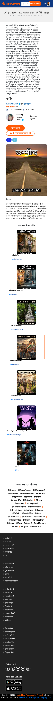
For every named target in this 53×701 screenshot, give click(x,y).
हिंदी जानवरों (28, 523)
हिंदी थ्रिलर (26, 520)
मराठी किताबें (8, 599)
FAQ (6, 555)
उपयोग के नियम (9, 549)
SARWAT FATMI (12, 104)
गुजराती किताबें (9, 596)
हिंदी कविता (37, 497)
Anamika (14, 294)
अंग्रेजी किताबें (9, 589)
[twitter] (18, 669)
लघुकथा (32, 119)
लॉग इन (46, 3)
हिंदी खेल (19, 523)
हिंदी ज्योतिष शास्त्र (40, 523)
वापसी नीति (8, 552)
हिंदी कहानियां (9, 628)
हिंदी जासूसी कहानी (32, 503)
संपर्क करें (8, 542)
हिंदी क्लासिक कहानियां (27, 494)
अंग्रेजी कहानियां (10, 639)
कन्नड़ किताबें (9, 617)
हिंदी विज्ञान (15, 527)
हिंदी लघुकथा (27, 104)
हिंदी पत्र (38, 513)
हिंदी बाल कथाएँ (40, 494)
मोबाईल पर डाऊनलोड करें (23, 133)
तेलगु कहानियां (9, 652)
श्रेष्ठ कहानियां (9, 564)
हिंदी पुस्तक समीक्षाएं (15, 520)
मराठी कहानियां (9, 635)
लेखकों (7, 574)
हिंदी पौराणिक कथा (39, 517)
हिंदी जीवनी (15, 513)
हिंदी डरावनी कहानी (13, 517)
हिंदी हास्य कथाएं (17, 497)
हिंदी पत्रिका (28, 497)
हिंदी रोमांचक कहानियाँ (34, 507)
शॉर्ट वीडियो (8, 577)
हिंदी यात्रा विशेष (16, 500)
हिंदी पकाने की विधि (27, 513)
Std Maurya (15, 364)
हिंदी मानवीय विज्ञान (16, 510)
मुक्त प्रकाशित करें (34, 3)
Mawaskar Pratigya (15, 435)
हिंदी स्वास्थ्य (39, 510)
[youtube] (23, 669)
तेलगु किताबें (8, 606)
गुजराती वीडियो (9, 571)
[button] (28, 4)
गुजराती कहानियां (10, 632)
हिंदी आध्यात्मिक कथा (24, 490)
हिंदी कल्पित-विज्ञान (38, 520)
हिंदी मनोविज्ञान (28, 510)
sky (18, 470)
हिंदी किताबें (8, 593)
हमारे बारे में (8, 538)
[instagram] (13, 669)
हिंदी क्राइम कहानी (35, 527)
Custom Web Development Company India (35, 698)
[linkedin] (28, 669)
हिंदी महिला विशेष (28, 500)
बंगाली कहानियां (9, 642)
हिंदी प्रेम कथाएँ (19, 503)
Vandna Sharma (18, 329)
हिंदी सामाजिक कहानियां (19, 507)
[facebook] (8, 669)
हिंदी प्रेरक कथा (13, 494)
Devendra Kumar (18, 399)
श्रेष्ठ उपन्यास (9, 567)
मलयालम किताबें (10, 613)
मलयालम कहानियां (10, 646)
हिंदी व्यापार (10, 523)
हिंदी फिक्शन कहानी (39, 490)
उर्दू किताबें (8, 620)
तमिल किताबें (9, 603)
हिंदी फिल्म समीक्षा (27, 517)
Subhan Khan (18, 259)
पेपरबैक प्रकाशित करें (11, 581)
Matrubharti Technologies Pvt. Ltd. (30, 695)
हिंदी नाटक (39, 500)
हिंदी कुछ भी (24, 527)
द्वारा (13, 259)
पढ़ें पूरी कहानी (15, 128)
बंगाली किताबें (9, 610)
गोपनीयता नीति (9, 545)
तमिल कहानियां (9, 649)
